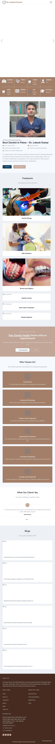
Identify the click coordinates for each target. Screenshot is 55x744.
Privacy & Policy (32, 694)
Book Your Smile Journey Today (27, 332)
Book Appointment (19, 166)
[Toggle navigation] (51, 2)
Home (4, 694)
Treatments (7, 166)
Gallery (4, 703)
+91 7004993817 (7, 730)
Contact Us (5, 709)
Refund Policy (31, 700)
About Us (5, 697)
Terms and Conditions (33, 697)
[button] (53, 40)
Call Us (36, 350)
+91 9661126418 (7, 728)
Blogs (4, 706)
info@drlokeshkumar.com (9, 725)
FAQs (29, 703)
